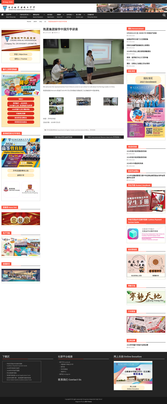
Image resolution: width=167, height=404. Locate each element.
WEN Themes (88, 401)
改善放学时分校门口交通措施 (137, 39)
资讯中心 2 (56, 32)
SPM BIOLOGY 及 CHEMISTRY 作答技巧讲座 (142, 33)
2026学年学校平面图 (13, 370)
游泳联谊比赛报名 (21, 118)
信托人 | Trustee (20, 59)
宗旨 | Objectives (20, 54)
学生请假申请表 (12, 373)
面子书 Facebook (64, 362)
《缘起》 (21, 99)
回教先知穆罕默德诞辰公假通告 (138, 45)
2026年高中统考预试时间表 (137, 151)
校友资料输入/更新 (136, 275)
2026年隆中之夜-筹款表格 (21, 109)
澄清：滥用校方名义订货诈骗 (137, 57)
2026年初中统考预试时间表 (137, 157)
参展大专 (20, 175)
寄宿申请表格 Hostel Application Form (19, 375)
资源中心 (63, 371)
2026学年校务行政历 (13, 368)
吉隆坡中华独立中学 (67, 364)
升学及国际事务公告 (21, 171)
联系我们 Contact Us (69, 379)
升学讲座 (92, 130)
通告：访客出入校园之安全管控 (138, 63)
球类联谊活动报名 (21, 122)
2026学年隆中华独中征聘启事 (137, 345)
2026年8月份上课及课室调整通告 (139, 51)
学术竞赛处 (64, 369)
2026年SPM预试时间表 (135, 163)
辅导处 (63, 367)
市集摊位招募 (20, 113)
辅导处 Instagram (64, 374)
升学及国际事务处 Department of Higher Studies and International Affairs (67, 130)
